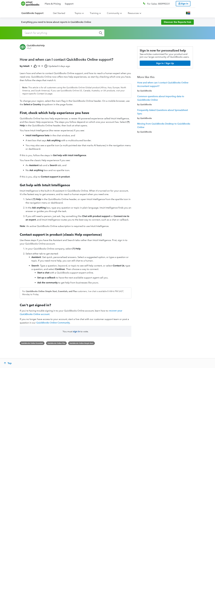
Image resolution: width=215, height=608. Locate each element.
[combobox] (63, 32)
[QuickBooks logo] (30, 3)
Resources (133, 13)
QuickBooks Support (32, 13)
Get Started (59, 13)
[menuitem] (34, 13)
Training (94, 13)
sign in (76, 331)
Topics (78, 13)
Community (113, 13)
